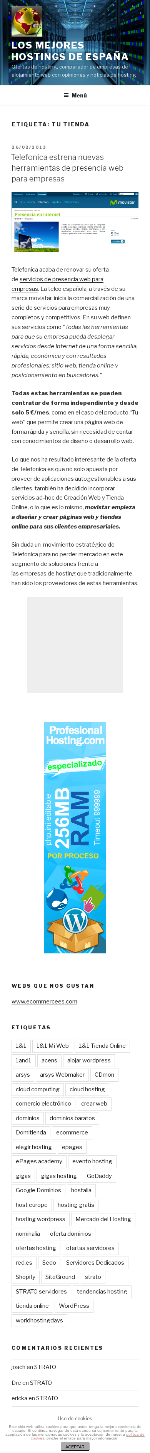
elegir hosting (34, 1147)
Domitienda (31, 1132)
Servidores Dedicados (95, 1262)
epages (72, 1147)
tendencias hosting (102, 1291)
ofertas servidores (90, 1248)
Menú (79, 95)
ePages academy (39, 1161)
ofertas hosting (36, 1248)
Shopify (25, 1276)
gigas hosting (59, 1176)
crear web (94, 1103)
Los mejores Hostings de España (70, 51)
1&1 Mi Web (53, 1045)
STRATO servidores (41, 1291)
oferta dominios (70, 1233)
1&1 (21, 1045)
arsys (23, 1074)
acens (49, 1060)
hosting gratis (76, 1204)
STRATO (45, 1367)
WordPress (74, 1305)
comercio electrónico (43, 1103)
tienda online (32, 1305)
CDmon (104, 1074)
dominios (28, 1118)
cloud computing (38, 1089)
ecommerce (72, 1132)
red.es (24, 1262)
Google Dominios (38, 1190)
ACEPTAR (75, 1447)
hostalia (81, 1190)
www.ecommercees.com (44, 1001)
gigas (23, 1176)
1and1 (24, 1060)
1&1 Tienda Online (102, 1045)
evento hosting (92, 1161)
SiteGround (60, 1276)
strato (93, 1276)
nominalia (28, 1233)
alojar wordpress (89, 1060)
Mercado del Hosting (103, 1219)
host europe (32, 1204)
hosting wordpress (40, 1219)
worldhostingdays (39, 1320)
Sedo (49, 1262)
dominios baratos (72, 1118)
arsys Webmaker (62, 1074)
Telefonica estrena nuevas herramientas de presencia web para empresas (67, 168)
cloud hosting (87, 1089)
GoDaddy (99, 1176)
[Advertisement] (75, 645)
